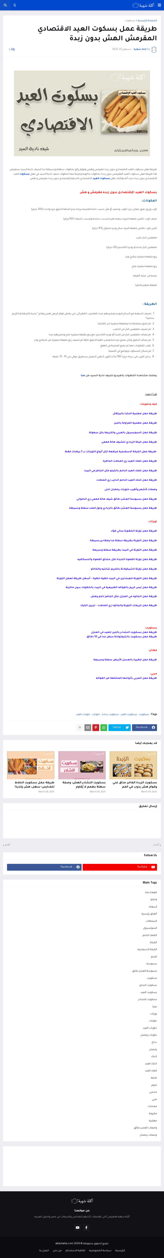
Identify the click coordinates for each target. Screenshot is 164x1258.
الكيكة (153, 942)
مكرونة (153, 1113)
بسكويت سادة (110, 714)
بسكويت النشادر (147, 999)
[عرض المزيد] (79, 727)
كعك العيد (151, 1071)
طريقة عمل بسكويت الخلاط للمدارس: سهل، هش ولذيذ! (34, 785)
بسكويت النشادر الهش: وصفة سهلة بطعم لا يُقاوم (84, 785)
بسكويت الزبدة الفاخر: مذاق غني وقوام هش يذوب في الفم (135, 785)
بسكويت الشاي (148, 985)
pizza (154, 899)
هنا (82, 375)
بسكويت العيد (129, 714)
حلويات (96, 714)
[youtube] (77, 1227)
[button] (159, 5)
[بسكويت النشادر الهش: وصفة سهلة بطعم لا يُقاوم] (82, 765)
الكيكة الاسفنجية (147, 949)
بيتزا (154, 1006)
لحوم (154, 1085)
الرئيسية (120, 1250)
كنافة (154, 1078)
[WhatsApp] (103, 727)
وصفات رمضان (148, 1135)
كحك (154, 1056)
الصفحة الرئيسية (147, 20)
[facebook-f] (86, 1227)
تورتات (153, 1014)
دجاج (154, 1042)
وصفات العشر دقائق (145, 1128)
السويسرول (150, 928)
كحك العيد (151, 1064)
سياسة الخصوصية (100, 1250)
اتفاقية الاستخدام (75, 1250)
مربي (154, 1099)
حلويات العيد (83, 714)
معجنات (152, 1106)
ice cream (151, 892)
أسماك (153, 907)
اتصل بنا (44, 1250)
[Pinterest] (95, 727)
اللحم (154, 957)
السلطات (151, 921)
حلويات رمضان (148, 1035)
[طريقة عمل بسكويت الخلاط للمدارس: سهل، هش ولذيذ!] (30, 765)
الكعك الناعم (150, 935)
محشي (153, 1092)
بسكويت (130, 20)
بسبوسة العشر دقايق (144, 971)
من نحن (57, 1250)
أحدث (156, 845)
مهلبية (153, 1121)
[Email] (87, 727)
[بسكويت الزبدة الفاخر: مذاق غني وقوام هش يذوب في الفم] (133, 765)
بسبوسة (152, 964)
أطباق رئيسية (149, 914)
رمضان (153, 1049)
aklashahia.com (64, 1243)
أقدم (7, 845)
